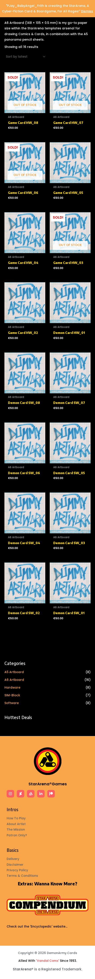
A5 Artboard (14, 672)
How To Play (16, 818)
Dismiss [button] (87, 11)
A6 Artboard (14, 680)
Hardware (12, 687)
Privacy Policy (17, 870)
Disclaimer (15, 865)
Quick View (25, 110)
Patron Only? (17, 835)
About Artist (16, 824)
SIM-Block (12, 695)
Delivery (13, 859)
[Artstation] (30, 793)
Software (11, 703)
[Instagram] (10, 793)
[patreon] (51, 793)
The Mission (16, 830)
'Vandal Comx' (47, 961)
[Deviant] (20, 793)
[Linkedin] (41, 793)
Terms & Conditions (22, 876)
